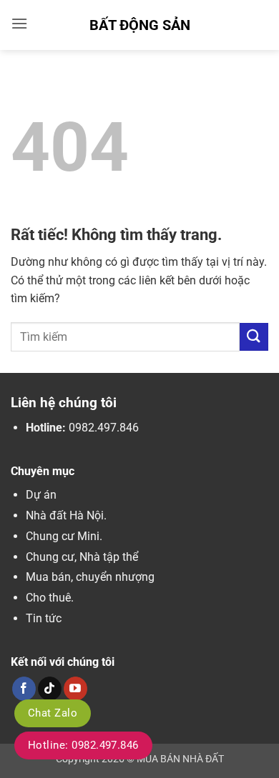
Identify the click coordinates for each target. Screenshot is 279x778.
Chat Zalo (52, 713)
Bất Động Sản (139, 25)
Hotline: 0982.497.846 (83, 745)
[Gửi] (254, 337)
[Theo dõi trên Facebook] (24, 689)
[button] (19, 23)
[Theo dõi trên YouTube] (75, 689)
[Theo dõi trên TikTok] (50, 689)
